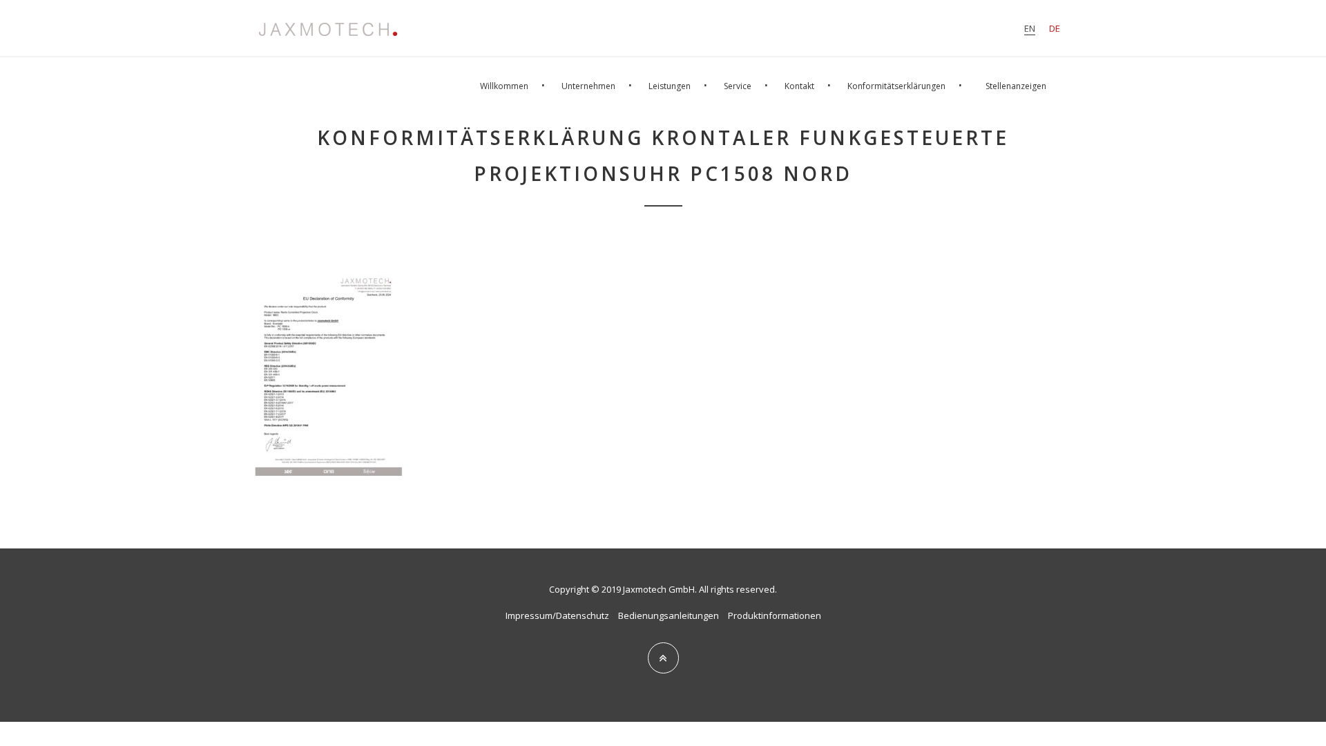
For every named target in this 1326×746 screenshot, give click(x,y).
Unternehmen (588, 86)
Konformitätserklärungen (896, 86)
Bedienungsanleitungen (668, 615)
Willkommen (504, 86)
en (1029, 28)
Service (737, 86)
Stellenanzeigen (1016, 86)
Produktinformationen (774, 615)
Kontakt (799, 86)
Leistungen (669, 86)
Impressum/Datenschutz (557, 615)
